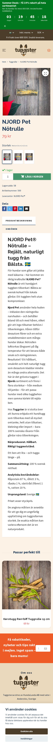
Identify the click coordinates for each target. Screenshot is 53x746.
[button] (23, 114)
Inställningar (27, 739)
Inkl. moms (25, 32)
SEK (39, 32)
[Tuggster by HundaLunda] (26, 50)
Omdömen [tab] (11, 229)
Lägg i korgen (34, 176)
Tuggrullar (13, 61)
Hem (4, 61)
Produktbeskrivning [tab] (19, 220)
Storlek (14, 145)
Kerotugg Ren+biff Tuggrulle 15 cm (26, 618)
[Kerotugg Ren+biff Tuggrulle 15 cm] (26, 588)
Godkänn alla (26, 731)
